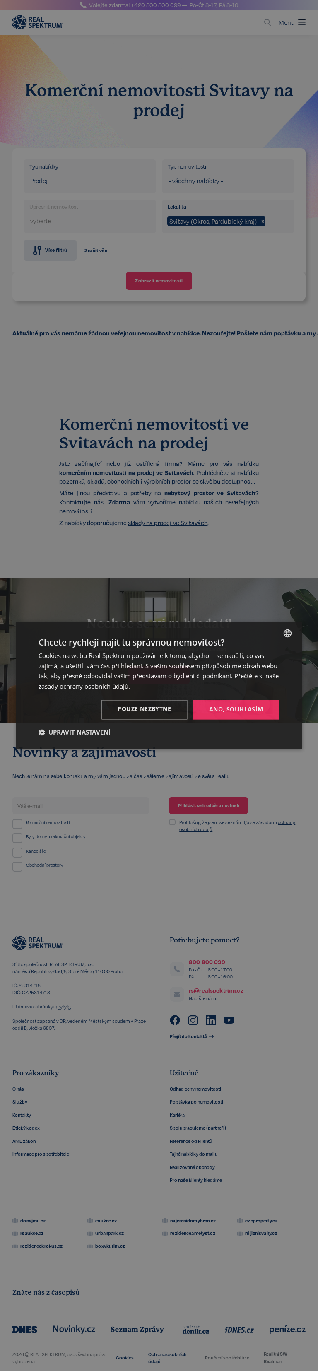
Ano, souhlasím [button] (236, 709)
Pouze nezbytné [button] (144, 709)
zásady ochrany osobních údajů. (84, 686)
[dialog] (159, 685)
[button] (75, 732)
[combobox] (288, 633)
